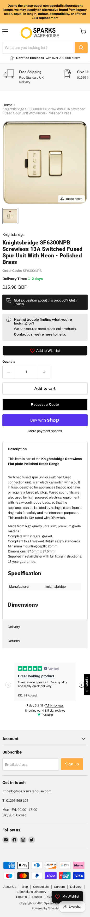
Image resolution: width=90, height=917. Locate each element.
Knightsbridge (13, 235)
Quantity (8, 361)
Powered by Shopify (45, 908)
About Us (9, 886)
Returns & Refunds (29, 897)
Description (17, 449)
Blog (25, 886)
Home (7, 105)
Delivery (14, 627)
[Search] (81, 47)
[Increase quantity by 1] (44, 372)
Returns (14, 641)
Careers (59, 886)
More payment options (45, 431)
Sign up (72, 764)
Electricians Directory (31, 892)
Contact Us (41, 886)
